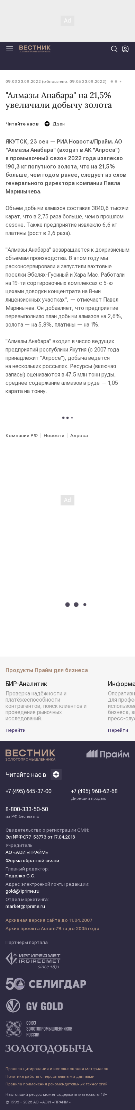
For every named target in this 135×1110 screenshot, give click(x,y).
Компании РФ (22, 435)
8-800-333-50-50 (27, 812)
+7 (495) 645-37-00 (29, 791)
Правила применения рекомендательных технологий (57, 1084)
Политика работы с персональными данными (50, 1076)
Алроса (79, 435)
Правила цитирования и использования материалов (57, 1068)
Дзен (59, 124)
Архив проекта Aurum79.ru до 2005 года (52, 928)
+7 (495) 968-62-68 (94, 794)
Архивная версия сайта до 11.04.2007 (49, 920)
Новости (54, 435)
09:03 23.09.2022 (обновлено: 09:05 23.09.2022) (56, 81)
